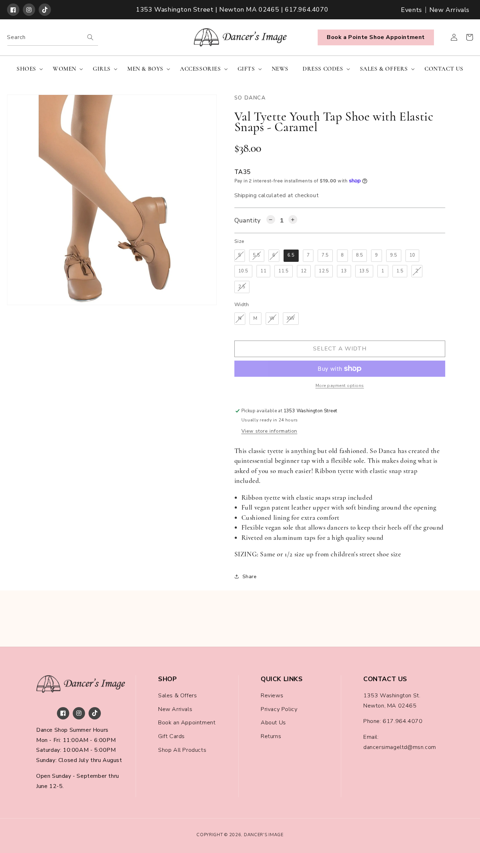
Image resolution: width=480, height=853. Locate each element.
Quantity (247, 220)
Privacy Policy (279, 709)
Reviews (272, 695)
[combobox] (52, 37)
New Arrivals (449, 10)
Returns (271, 736)
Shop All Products (182, 750)
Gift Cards (171, 736)
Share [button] (249, 576)
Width (241, 304)
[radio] (239, 256)
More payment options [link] (340, 385)
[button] (27, 69)
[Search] (90, 37)
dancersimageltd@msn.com (399, 747)
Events (411, 10)
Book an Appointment (186, 722)
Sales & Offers (177, 695)
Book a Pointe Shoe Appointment (376, 37)
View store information (269, 431)
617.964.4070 (402, 721)
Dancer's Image (264, 835)
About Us (273, 722)
